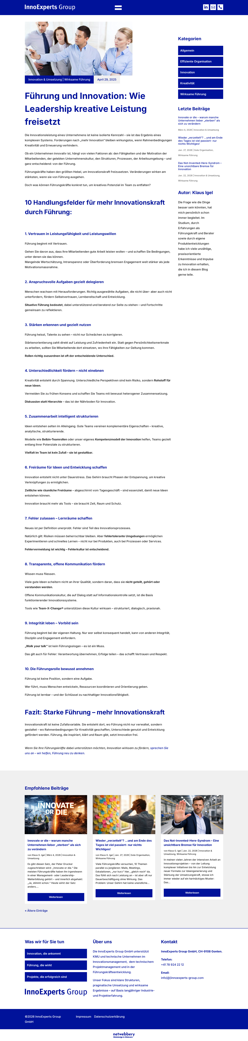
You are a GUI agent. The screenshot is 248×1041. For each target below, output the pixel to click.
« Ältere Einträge (36, 910)
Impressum (83, 1016)
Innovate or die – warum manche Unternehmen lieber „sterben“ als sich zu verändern (199, 120)
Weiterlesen (56, 897)
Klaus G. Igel (38, 855)
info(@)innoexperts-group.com (182, 978)
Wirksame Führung (77, 79)
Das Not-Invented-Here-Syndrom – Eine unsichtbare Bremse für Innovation (200, 166)
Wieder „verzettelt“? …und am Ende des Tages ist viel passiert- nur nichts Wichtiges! (200, 140)
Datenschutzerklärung (109, 1016)
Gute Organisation (203, 150)
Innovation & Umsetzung (45, 79)
